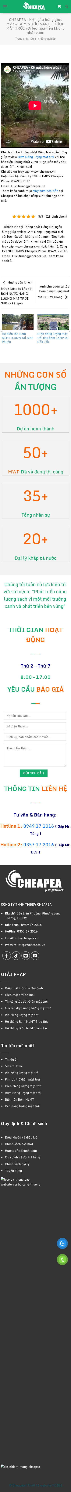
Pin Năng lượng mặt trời (22, 1014)
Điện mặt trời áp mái (20, 994)
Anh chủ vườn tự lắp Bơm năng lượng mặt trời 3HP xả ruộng (53, 292)
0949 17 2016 (39, 826)
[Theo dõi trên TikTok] (16, 955)
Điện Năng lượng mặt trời (23, 1086)
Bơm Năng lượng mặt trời (36, 156)
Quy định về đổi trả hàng (22, 1157)
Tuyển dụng (13, 1170)
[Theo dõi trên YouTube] (35, 955)
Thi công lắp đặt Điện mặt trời (26, 1001)
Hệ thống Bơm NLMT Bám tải (26, 1028)
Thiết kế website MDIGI (44, 1485)
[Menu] (5, 6)
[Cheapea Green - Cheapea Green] (34, 6)
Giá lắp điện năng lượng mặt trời (28, 1008)
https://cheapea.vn (31, 944)
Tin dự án (11, 1059)
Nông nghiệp (48, 38)
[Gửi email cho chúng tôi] (25, 955)
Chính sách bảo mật (19, 1144)
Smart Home (14, 1066)
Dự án (33, 38)
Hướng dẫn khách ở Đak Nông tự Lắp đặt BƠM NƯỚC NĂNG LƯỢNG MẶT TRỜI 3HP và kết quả (17, 293)
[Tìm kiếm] (66, 6)
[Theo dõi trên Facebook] (6, 955)
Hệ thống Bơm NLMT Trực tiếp (26, 1021)
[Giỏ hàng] (59, 7)
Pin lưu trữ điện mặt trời (22, 1079)
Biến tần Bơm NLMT (19, 1099)
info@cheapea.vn (27, 938)
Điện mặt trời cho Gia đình (24, 988)
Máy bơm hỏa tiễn (45, 190)
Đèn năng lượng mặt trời (22, 1106)
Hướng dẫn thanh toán (21, 1150)
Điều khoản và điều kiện (22, 1137)
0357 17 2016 (38, 844)
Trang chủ (21, 38)
